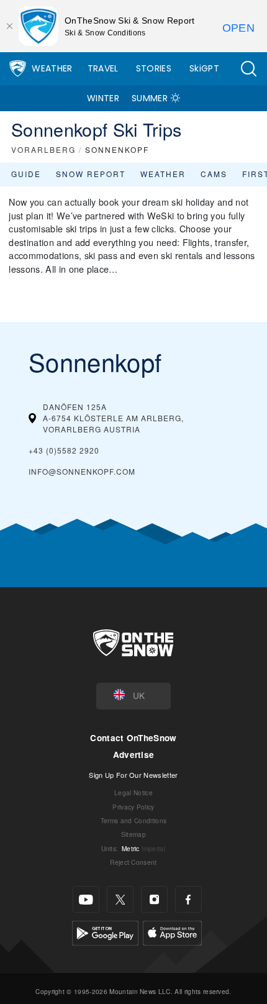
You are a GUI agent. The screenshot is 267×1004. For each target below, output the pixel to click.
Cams (214, 173)
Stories (153, 68)
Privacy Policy (133, 806)
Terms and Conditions (133, 820)
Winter (103, 98)
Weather (52, 68)
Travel (103, 68)
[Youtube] (86, 899)
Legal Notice (133, 792)
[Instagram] (154, 899)
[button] (248, 68)
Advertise (134, 754)
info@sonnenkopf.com (82, 471)
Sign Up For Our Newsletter (133, 775)
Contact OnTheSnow (133, 738)
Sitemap (133, 834)
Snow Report (90, 173)
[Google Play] (105, 931)
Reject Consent (133, 862)
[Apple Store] (172, 931)
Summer (150, 98)
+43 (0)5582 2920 (64, 450)
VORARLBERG (43, 149)
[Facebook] (188, 899)
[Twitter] (120, 899)
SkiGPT (204, 68)
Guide (26, 173)
